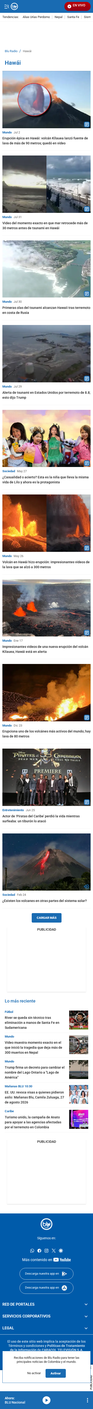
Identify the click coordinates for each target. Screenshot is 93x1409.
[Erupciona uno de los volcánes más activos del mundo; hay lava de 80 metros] (46, 692)
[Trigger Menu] (6, 6)
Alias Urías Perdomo (36, 17)
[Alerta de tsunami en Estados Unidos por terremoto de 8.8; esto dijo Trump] (46, 353)
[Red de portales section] (86, 1304)
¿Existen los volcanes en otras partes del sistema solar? (44, 901)
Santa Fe (73, 17)
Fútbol (9, 1012)
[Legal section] (86, 1328)
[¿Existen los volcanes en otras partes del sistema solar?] (46, 862)
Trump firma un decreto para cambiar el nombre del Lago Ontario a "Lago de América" (35, 1072)
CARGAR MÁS (47, 918)
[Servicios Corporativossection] (86, 1316)
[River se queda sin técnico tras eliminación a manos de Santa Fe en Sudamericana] (78, 1020)
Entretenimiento (13, 810)
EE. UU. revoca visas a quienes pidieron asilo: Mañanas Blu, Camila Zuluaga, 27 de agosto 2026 (34, 1097)
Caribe (9, 1111)
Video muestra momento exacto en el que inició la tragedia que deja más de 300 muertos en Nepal (33, 1047)
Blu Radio (11, 51)
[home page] (46, 1224)
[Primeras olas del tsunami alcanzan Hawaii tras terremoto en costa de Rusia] (46, 269)
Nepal (58, 17)
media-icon (46, 1400)
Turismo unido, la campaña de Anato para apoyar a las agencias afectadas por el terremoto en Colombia (33, 1122)
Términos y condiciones (26, 1345)
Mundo (7, 132)
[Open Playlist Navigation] (87, 1400)
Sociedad (8, 471)
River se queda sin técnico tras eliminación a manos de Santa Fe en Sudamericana (32, 1022)
